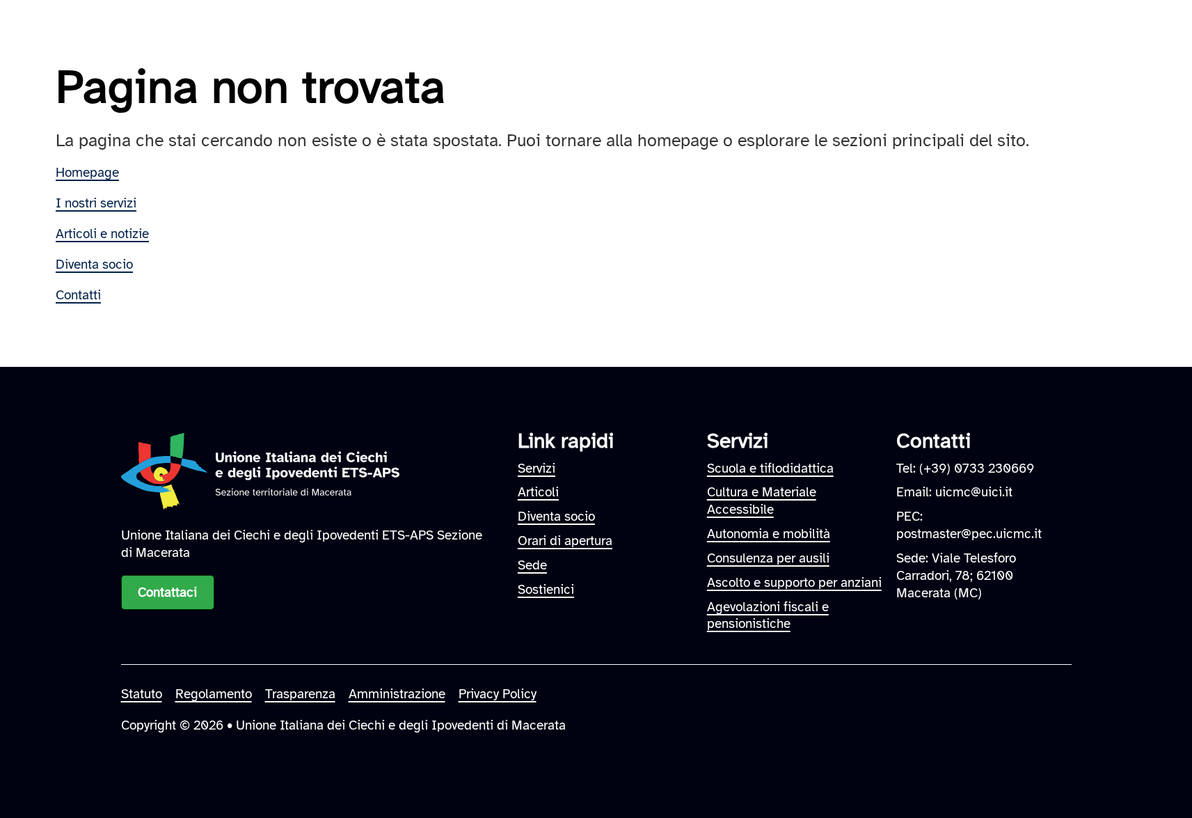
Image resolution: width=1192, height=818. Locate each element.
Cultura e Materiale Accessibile (761, 501)
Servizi (536, 468)
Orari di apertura (565, 541)
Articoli (538, 492)
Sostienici (546, 589)
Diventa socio (94, 264)
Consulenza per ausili (768, 558)
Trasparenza (300, 694)
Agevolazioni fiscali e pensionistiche (768, 616)
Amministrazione (397, 694)
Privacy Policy (498, 694)
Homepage (87, 172)
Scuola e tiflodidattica (770, 468)
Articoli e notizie (102, 234)
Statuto (141, 694)
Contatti (78, 295)
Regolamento (213, 694)
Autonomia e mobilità (768, 534)
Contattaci (167, 592)
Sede (532, 565)
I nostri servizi (96, 203)
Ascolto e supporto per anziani (794, 582)
